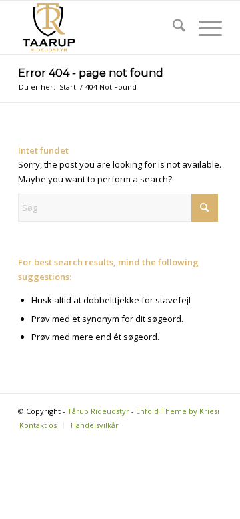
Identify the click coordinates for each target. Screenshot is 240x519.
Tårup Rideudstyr (98, 411)
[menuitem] (172, 27)
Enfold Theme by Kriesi (177, 411)
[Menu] (203, 27)
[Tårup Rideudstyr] (99, 27)
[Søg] (172, 27)
